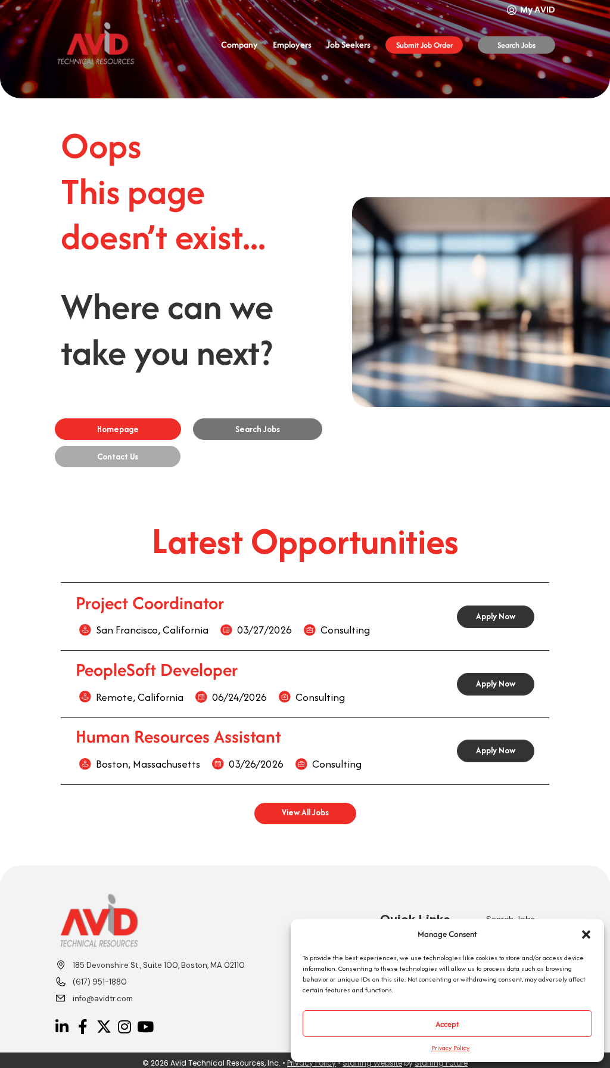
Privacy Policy (450, 1048)
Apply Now (495, 616)
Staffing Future (441, 1063)
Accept (447, 1024)
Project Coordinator (150, 603)
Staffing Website (372, 1063)
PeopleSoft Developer (157, 669)
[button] (586, 934)
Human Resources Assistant (178, 736)
